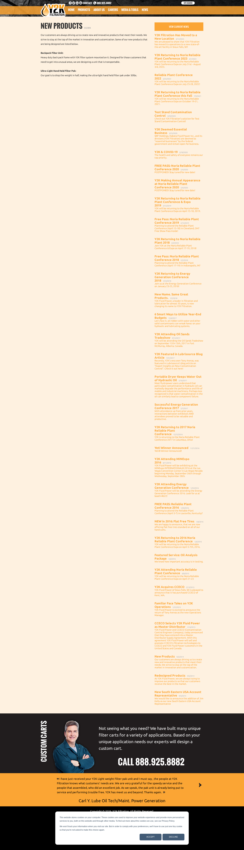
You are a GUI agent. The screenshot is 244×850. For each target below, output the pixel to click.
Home (71, 10)
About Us (99, 10)
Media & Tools (129, 10)
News (145, 10)
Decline (173, 837)
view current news (179, 26)
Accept (150, 837)
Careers (113, 10)
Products (84, 10)
